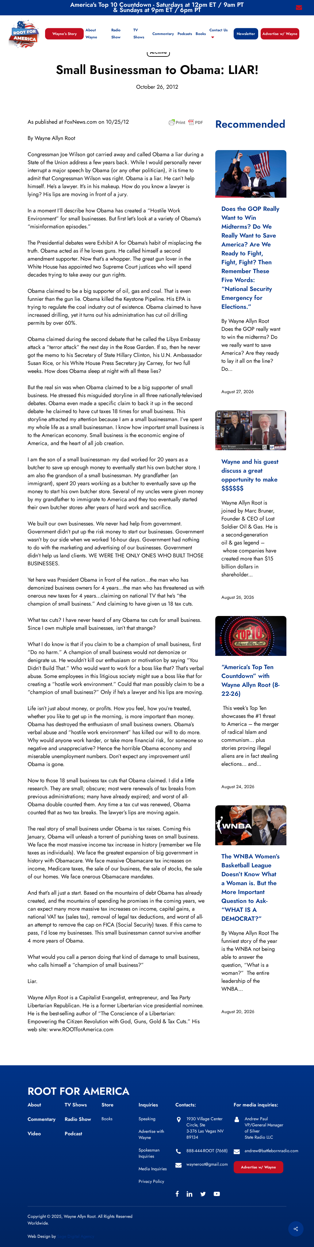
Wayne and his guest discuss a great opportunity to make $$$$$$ (249, 475)
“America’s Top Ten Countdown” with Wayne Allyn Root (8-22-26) (250, 680)
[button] (258, 1167)
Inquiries (148, 1104)
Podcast (73, 1133)
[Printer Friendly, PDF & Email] (186, 124)
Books (107, 1119)
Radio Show (78, 1119)
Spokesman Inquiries (149, 1153)
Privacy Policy (151, 1181)
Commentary (42, 1119)
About (34, 1104)
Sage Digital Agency (75, 1236)
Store (107, 1104)
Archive (158, 52)
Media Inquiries (153, 1169)
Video (34, 1133)
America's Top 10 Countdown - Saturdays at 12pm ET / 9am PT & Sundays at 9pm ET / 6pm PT (157, 7)
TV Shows (76, 1104)
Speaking (147, 1119)
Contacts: (185, 1104)
